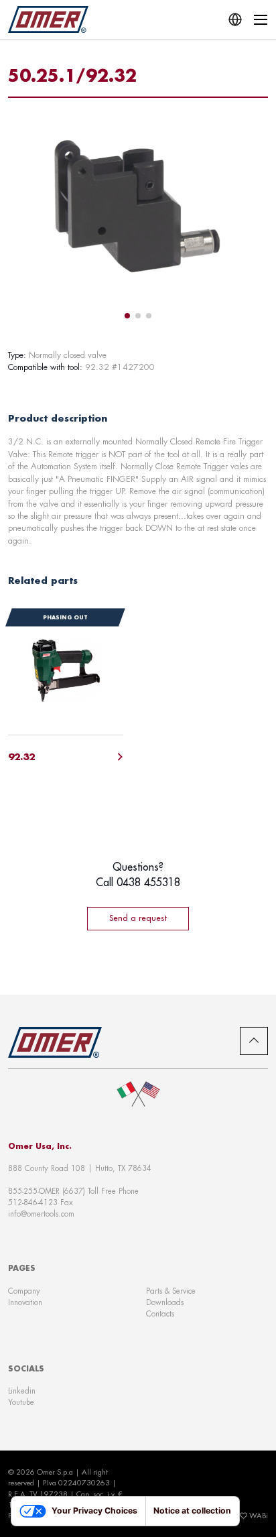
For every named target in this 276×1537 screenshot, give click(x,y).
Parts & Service (171, 1291)
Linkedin (22, 1391)
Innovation (25, 1302)
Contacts (160, 1313)
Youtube (21, 1402)
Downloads (165, 1302)
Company (24, 1291)
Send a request (138, 918)
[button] (127, 315)
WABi (258, 1515)
